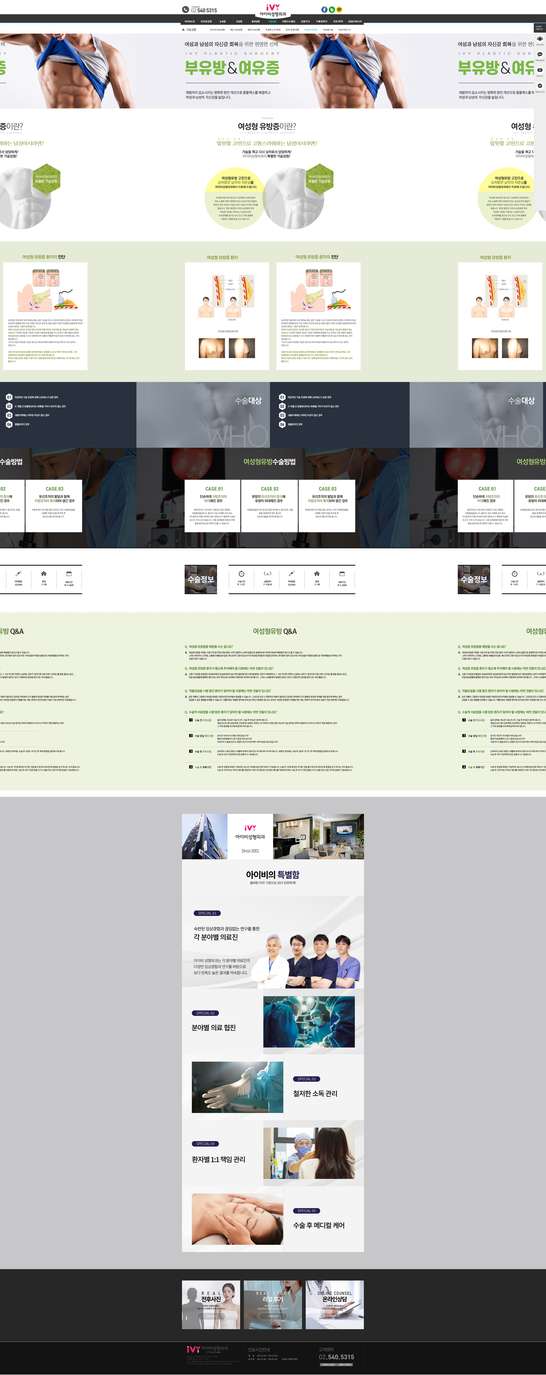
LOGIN (539, 27)
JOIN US (539, 29)
